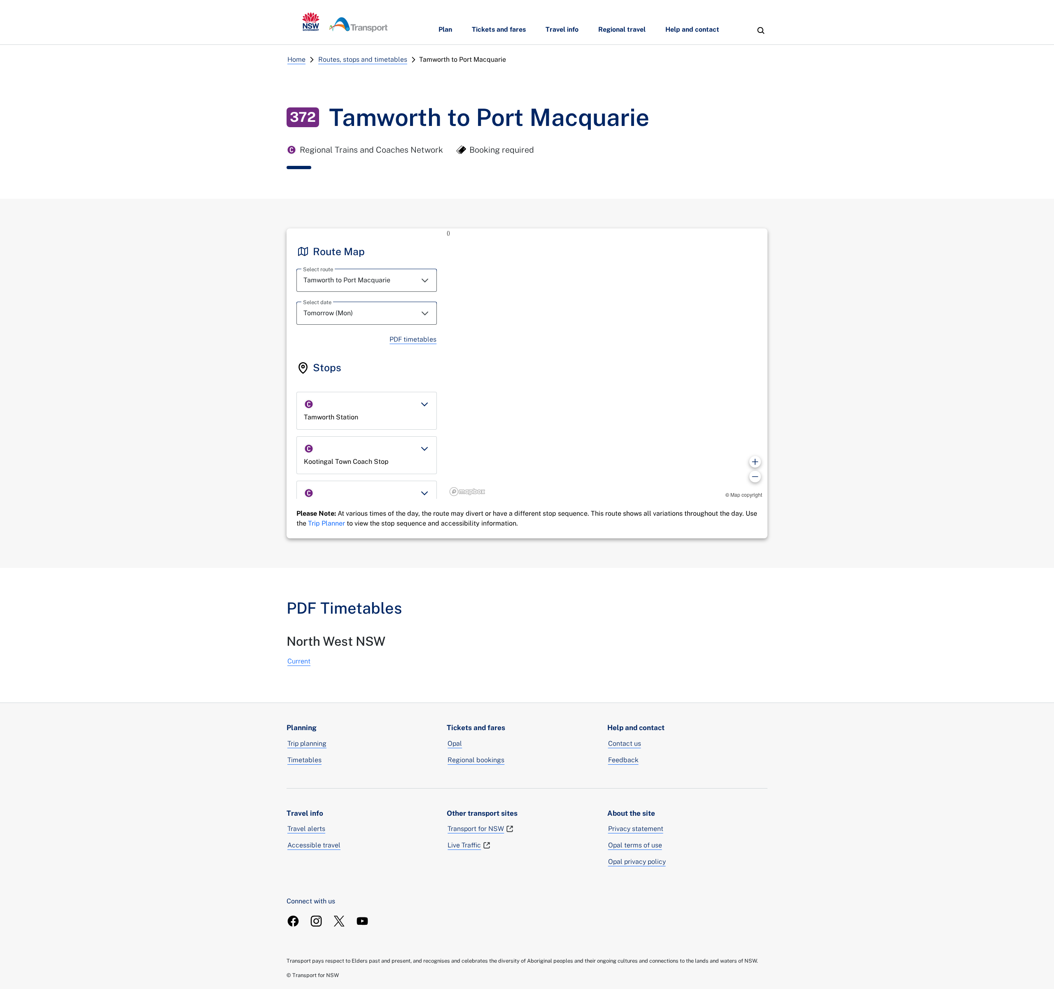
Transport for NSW (476, 829)
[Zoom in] (755, 462)
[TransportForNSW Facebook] (293, 921)
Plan (445, 29)
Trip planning (306, 743)
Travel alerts (306, 829)
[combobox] (366, 280)
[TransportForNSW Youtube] (362, 921)
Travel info (562, 29)
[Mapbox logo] (467, 491)
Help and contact (692, 29)
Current (298, 661)
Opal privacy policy (637, 862)
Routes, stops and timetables (362, 59)
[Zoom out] (755, 476)
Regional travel (622, 29)
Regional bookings (476, 760)
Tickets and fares (499, 29)
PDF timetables (412, 339)
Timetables (304, 760)
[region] (607, 363)
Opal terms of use (635, 845)
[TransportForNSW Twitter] (339, 921)
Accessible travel (313, 845)
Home (296, 59)
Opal (455, 743)
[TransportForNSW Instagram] (316, 921)
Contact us (624, 743)
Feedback (623, 760)
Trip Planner (326, 523)
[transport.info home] (345, 22)
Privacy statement (635, 829)
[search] (760, 30)
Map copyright (746, 494)
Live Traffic (464, 845)
